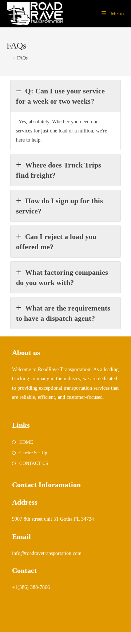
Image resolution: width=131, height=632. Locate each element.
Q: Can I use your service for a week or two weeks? (60, 96)
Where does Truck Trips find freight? (58, 170)
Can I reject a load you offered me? (56, 241)
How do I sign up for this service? (59, 206)
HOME (26, 442)
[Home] (8, 58)
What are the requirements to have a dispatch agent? (63, 313)
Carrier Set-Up (33, 452)
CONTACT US (33, 463)
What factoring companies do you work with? (62, 277)
